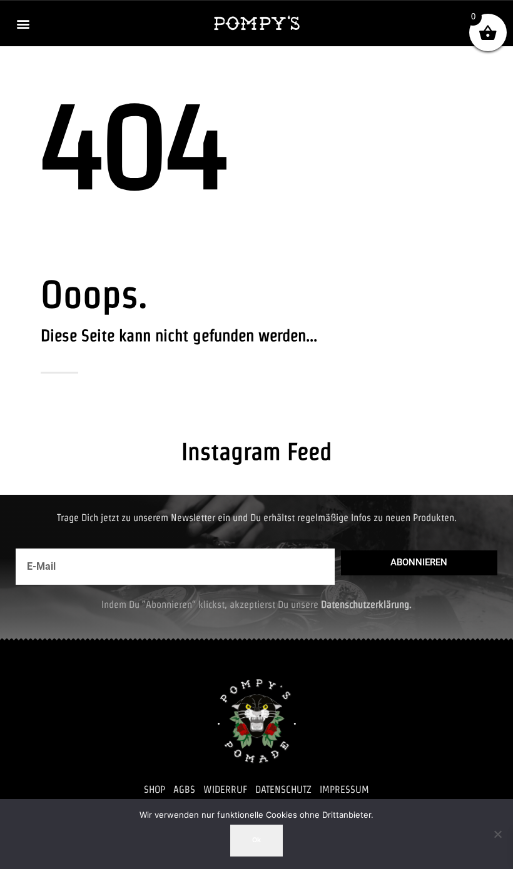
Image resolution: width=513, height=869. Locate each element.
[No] (497, 834)
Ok (256, 840)
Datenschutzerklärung (365, 604)
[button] (23, 23)
